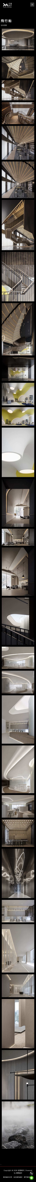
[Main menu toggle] (32, 5)
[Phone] (31, 1173)
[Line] (31, 1178)
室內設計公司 (7, 1177)
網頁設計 (19, 1173)
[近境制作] (7, 5)
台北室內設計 (18, 1177)
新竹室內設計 (28, 1177)
